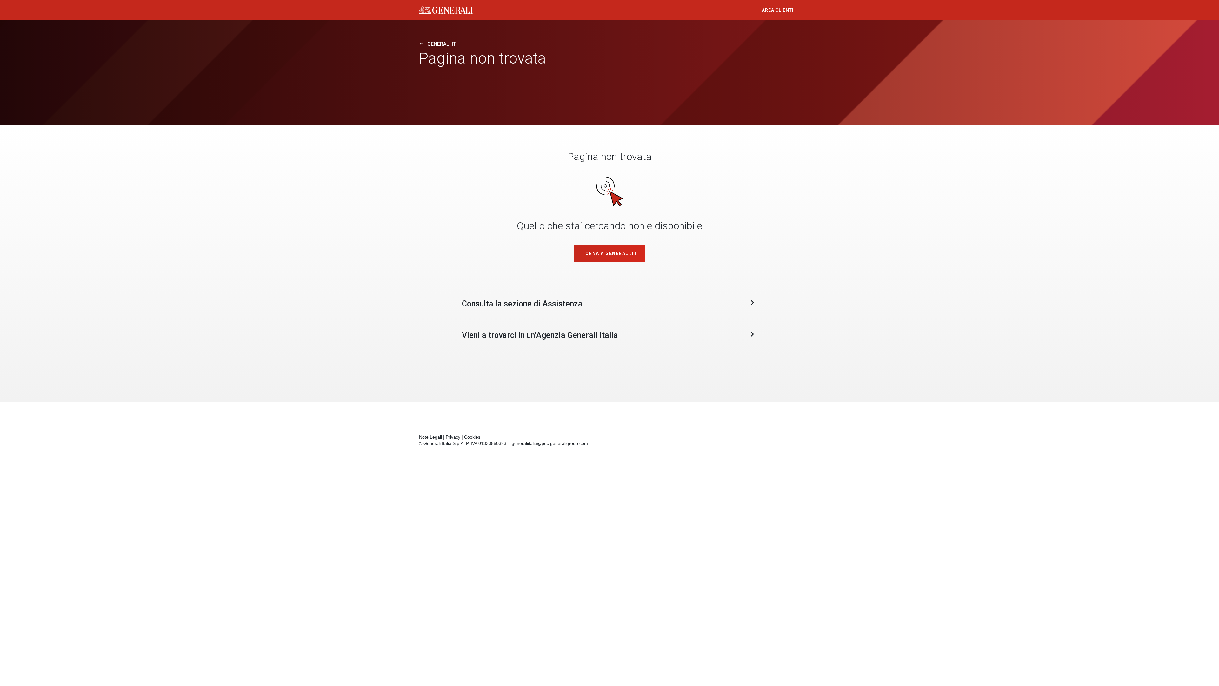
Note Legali (430, 437)
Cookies (472, 437)
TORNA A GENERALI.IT (609, 253)
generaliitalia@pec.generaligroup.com (550, 443)
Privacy (453, 437)
